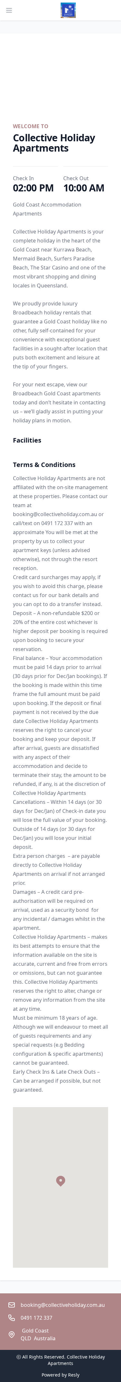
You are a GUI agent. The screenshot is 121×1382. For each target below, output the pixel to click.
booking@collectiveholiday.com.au (63, 1304)
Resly (73, 1375)
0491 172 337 (40, 1317)
